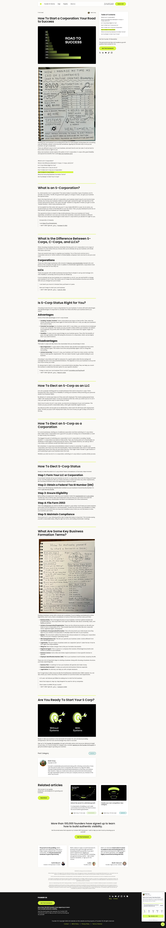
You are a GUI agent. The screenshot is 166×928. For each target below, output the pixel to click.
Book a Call (120, 4)
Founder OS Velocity (49, 4)
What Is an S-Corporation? (45, 161)
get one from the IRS (48, 489)
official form (47, 506)
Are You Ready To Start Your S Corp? (48, 177)
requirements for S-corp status (84, 496)
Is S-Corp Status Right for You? (47, 165)
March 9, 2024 (62, 372)
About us (73, 4)
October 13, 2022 (62, 225)
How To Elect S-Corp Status (46, 172)
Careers (115, 898)
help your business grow (65, 153)
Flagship (65, 4)
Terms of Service (97, 924)
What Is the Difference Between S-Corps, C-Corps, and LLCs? (55, 163)
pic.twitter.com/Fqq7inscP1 (76, 370)
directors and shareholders (75, 263)
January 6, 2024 (62, 687)
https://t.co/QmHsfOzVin (49, 223)
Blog (110, 898)
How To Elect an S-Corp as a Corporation (50, 170)
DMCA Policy (75, 924)
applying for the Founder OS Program (83, 745)
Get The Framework (107, 48)
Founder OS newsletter (53, 743)
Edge (59, 4)
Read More (44, 798)
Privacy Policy (85, 924)
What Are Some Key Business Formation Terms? (52, 174)
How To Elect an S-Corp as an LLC (47, 167)
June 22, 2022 (62, 290)
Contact (66, 924)
